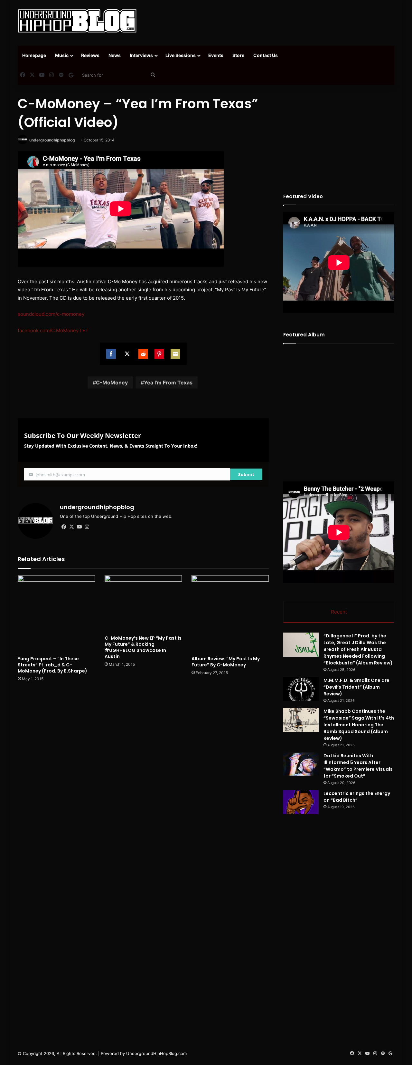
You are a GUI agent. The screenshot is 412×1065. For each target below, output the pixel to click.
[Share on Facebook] (111, 354)
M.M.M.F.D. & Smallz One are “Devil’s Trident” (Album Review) (356, 687)
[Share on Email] (175, 354)
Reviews (90, 55)
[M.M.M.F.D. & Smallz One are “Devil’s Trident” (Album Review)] (301, 689)
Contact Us (265, 55)
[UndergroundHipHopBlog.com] (77, 21)
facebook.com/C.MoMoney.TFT (53, 330)
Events (215, 55)
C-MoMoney (112, 382)
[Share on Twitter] (127, 354)
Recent (339, 612)
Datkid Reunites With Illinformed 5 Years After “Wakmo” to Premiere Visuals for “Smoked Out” (358, 765)
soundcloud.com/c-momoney (51, 314)
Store (238, 55)
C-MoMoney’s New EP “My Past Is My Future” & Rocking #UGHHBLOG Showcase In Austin (143, 647)
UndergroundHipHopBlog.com (156, 1053)
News (114, 55)
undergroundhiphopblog (52, 140)
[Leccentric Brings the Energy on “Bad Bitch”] (301, 802)
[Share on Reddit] (143, 354)
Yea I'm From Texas (168, 382)
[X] (71, 527)
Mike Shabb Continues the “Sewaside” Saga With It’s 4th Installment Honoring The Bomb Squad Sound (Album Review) (358, 724)
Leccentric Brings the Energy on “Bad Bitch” (356, 796)
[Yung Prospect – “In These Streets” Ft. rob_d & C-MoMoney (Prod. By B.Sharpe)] (56, 614)
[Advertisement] (270, 20)
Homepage (34, 55)
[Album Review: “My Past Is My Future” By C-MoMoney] (230, 614)
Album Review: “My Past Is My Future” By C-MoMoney (226, 661)
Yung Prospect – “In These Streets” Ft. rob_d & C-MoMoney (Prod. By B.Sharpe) (52, 664)
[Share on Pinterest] (159, 354)
